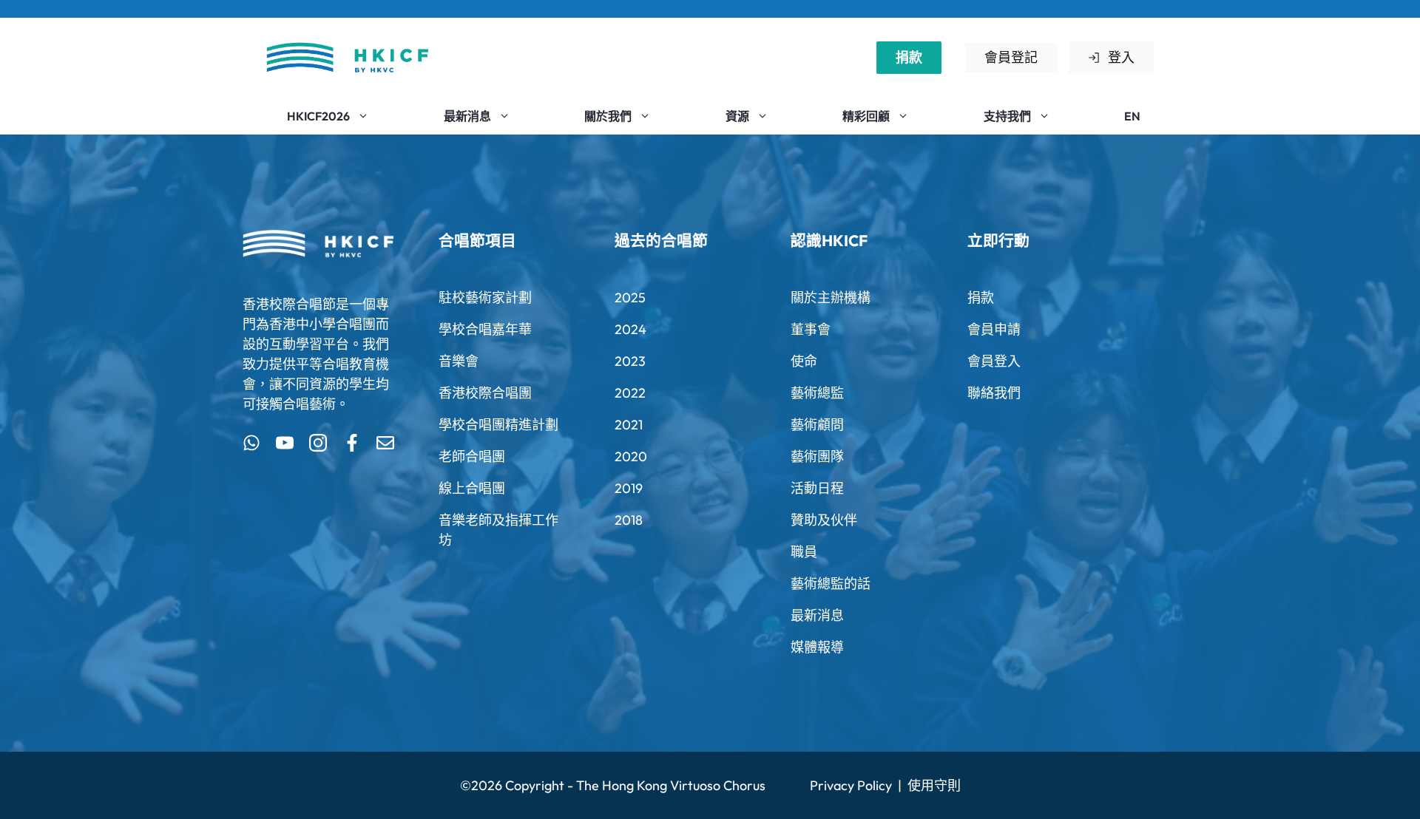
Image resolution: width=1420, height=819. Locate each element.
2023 (630, 361)
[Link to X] (251, 443)
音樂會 (459, 361)
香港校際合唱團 (485, 392)
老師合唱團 (472, 456)
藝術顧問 (817, 424)
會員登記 (1011, 57)
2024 (630, 329)
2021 (629, 424)
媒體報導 (817, 647)
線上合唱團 (472, 488)
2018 (629, 520)
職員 (804, 551)
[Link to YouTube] (285, 443)
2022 (630, 392)
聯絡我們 (994, 392)
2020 (631, 456)
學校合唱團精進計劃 (498, 424)
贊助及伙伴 (824, 520)
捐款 (909, 57)
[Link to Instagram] (318, 443)
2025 (630, 297)
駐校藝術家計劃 (485, 297)
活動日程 (817, 488)
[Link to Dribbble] (352, 443)
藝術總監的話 (830, 583)
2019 (629, 488)
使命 (804, 361)
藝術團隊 (817, 456)
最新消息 (817, 615)
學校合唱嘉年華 (485, 329)
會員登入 (994, 361)
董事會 (811, 329)
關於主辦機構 (830, 297)
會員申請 (994, 329)
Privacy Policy (851, 785)
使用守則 (934, 785)
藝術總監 (817, 392)
